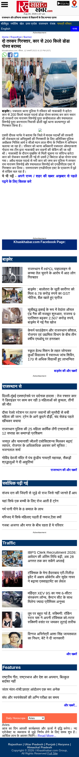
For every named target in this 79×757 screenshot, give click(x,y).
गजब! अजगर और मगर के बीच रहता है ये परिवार (32, 525)
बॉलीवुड (5, 23)
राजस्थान (43, 23)
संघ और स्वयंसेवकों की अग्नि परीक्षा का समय (30, 697)
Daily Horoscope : (17, 718)
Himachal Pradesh (39, 747)
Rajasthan (16, 37)
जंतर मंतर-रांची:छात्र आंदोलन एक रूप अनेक (31, 689)
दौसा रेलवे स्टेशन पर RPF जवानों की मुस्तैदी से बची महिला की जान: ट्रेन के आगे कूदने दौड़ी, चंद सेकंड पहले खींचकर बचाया (38, 416)
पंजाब (52, 23)
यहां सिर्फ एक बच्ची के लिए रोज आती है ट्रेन (30, 501)
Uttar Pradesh (34, 744)
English (5, 28)
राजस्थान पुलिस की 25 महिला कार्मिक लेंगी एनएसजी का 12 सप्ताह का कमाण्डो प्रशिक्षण (37, 431)
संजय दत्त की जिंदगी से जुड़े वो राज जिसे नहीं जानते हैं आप (39, 493)
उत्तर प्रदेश (31, 23)
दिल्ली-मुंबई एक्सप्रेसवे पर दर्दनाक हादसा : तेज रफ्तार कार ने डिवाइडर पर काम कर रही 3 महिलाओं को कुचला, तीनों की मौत (39, 400)
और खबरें (71, 654)
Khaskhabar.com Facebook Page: (40, 242)
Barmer (28, 37)
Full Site (52, 753)
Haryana (63, 744)
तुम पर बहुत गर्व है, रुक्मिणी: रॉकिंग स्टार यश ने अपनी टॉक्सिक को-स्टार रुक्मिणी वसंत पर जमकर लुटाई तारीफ (52, 618)
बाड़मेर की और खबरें (65, 371)
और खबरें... (70, 705)
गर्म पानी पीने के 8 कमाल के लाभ (22, 509)
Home (5, 37)
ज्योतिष (14, 23)
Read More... (47, 735)
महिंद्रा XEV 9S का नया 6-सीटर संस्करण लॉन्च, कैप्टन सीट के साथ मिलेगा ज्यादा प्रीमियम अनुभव (50, 597)
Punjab (51, 744)
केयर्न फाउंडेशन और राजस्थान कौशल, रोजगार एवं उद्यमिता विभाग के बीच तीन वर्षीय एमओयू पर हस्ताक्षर (52, 334)
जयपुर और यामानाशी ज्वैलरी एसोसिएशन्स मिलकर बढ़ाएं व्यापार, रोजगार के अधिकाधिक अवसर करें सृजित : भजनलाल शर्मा (37, 445)
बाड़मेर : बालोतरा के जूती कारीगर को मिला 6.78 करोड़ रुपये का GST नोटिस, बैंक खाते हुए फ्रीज (51, 293)
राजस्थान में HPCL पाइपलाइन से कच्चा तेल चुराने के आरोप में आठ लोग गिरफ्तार (51, 273)
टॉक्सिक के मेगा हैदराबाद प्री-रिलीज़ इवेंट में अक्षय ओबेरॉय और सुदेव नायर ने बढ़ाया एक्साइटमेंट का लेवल (51, 577)
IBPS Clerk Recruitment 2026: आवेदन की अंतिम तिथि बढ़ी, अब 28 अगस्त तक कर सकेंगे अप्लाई (52, 556)
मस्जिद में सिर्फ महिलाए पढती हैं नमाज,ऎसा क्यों (31, 517)
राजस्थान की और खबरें (64, 470)
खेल (22, 23)
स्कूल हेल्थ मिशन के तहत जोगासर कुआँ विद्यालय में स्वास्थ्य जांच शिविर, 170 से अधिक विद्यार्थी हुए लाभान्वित (51, 355)
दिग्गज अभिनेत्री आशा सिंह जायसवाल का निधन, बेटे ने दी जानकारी (52, 636)
